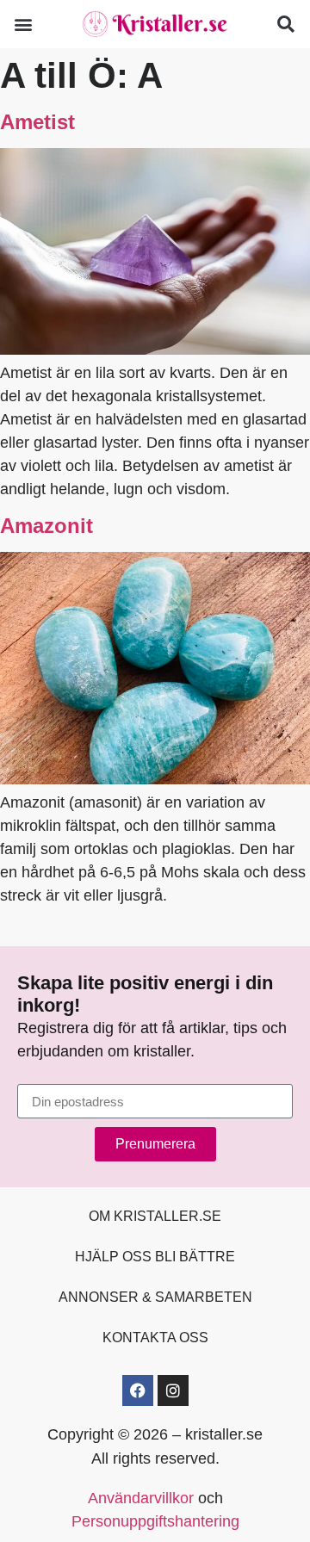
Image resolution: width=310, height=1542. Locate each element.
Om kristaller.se (155, 1216)
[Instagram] (173, 1390)
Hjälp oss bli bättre (155, 1256)
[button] (23, 24)
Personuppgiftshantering (155, 1521)
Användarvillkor (141, 1498)
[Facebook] (137, 1390)
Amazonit (46, 525)
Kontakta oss (155, 1337)
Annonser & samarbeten (155, 1297)
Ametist (37, 121)
